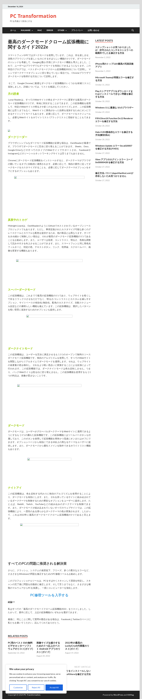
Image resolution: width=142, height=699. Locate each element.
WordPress (118, 695)
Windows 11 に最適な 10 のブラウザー (114, 107)
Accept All (54, 687)
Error (50, 30)
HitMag (130, 695)
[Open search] (133, 30)
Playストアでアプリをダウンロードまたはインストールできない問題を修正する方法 (114, 94)
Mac (39, 30)
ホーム (13, 30)
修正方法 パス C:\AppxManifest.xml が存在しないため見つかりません (114, 174)
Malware (25, 30)
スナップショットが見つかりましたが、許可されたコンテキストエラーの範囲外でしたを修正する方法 (114, 50)
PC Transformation (33, 16)
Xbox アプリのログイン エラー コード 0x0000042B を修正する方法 (114, 161)
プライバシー (77, 30)
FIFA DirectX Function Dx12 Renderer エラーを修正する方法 (114, 119)
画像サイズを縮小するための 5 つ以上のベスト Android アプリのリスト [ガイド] (48, 647)
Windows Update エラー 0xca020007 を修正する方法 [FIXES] (113, 147)
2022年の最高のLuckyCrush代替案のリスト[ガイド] (77, 645)
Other (61, 30)
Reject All (36, 687)
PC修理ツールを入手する (49, 595)
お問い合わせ (93, 30)
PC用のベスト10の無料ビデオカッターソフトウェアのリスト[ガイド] (20, 645)
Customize (18, 687)
